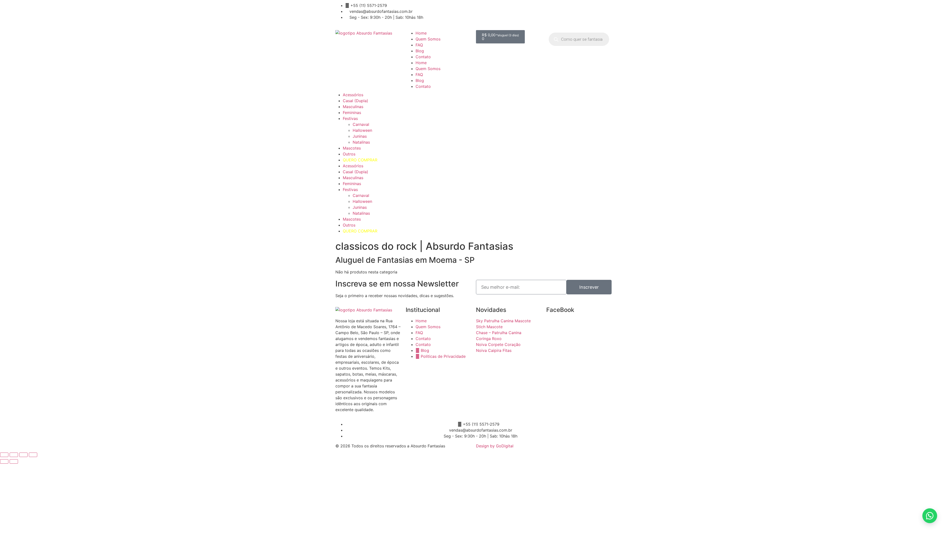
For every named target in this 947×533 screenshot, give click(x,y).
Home (421, 33)
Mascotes (352, 148)
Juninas (360, 136)
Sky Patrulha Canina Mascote (503, 320)
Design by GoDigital (494, 445)
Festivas (350, 118)
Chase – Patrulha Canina (498, 332)
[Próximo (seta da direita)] (14, 461)
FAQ (419, 44)
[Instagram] (449, 8)
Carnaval (361, 124)
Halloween (362, 130)
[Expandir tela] (14, 455)
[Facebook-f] (435, 8)
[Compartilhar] (23, 455)
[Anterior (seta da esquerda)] (4, 461)
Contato (423, 56)
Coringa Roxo (489, 338)
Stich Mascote (489, 326)
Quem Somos (428, 39)
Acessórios (353, 94)
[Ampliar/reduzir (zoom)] (4, 455)
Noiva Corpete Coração (498, 344)
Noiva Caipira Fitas (493, 350)
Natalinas (361, 142)
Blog (420, 50)
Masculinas (353, 106)
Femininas (352, 112)
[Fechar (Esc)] (33, 455)
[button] (929, 515)
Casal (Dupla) (355, 100)
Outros (349, 154)
